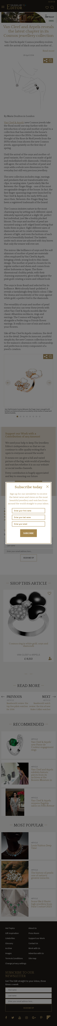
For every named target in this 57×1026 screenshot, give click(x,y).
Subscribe (28, 533)
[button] (47, 486)
